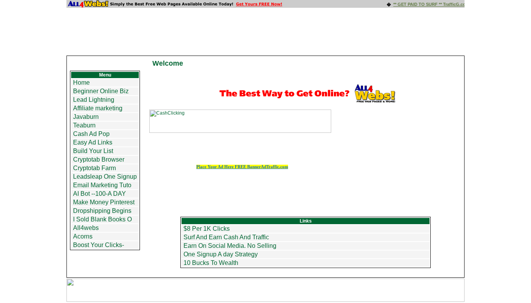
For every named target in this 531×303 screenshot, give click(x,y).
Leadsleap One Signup (105, 176)
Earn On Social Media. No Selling (229, 245)
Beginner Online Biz (101, 91)
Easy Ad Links (92, 142)
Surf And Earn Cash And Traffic (226, 237)
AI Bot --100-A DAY (99, 193)
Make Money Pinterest (103, 202)
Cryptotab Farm (94, 168)
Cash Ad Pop (91, 134)
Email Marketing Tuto (102, 185)
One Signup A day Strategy (220, 254)
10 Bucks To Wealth (210, 262)
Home (81, 82)
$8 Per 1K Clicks (206, 228)
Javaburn (86, 116)
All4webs (86, 228)
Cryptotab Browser (98, 159)
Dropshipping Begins (102, 210)
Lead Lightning (93, 99)
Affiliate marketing (97, 108)
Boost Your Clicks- (98, 245)
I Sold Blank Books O (102, 219)
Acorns (83, 236)
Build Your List (93, 151)
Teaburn (84, 125)
